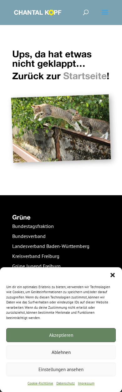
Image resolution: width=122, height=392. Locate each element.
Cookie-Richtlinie (40, 383)
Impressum (86, 383)
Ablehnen (61, 352)
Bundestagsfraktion (33, 226)
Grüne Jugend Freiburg (36, 266)
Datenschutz (65, 383)
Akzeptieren (61, 335)
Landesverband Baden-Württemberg (50, 246)
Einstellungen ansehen (61, 369)
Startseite (85, 75)
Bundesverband (29, 236)
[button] (112, 275)
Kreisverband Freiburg (35, 256)
